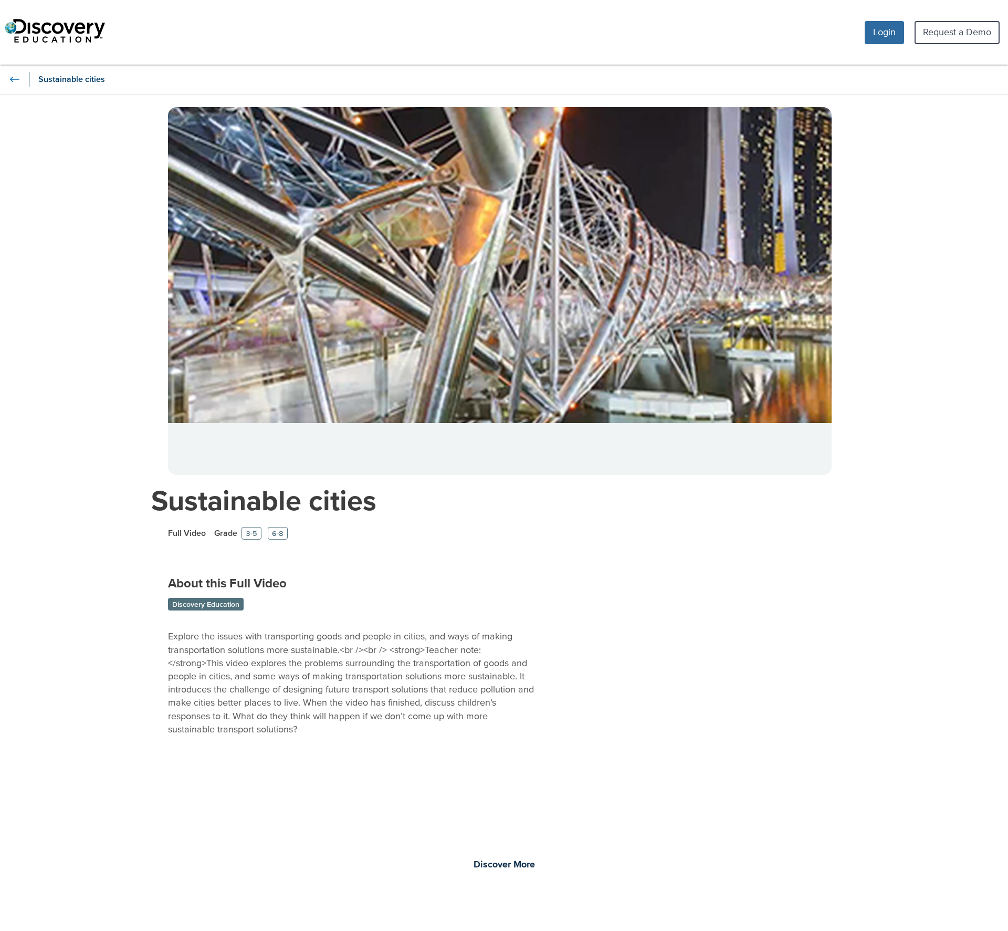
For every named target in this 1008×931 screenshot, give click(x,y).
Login (884, 31)
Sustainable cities (263, 500)
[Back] (14, 79)
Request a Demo (957, 31)
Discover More (504, 865)
